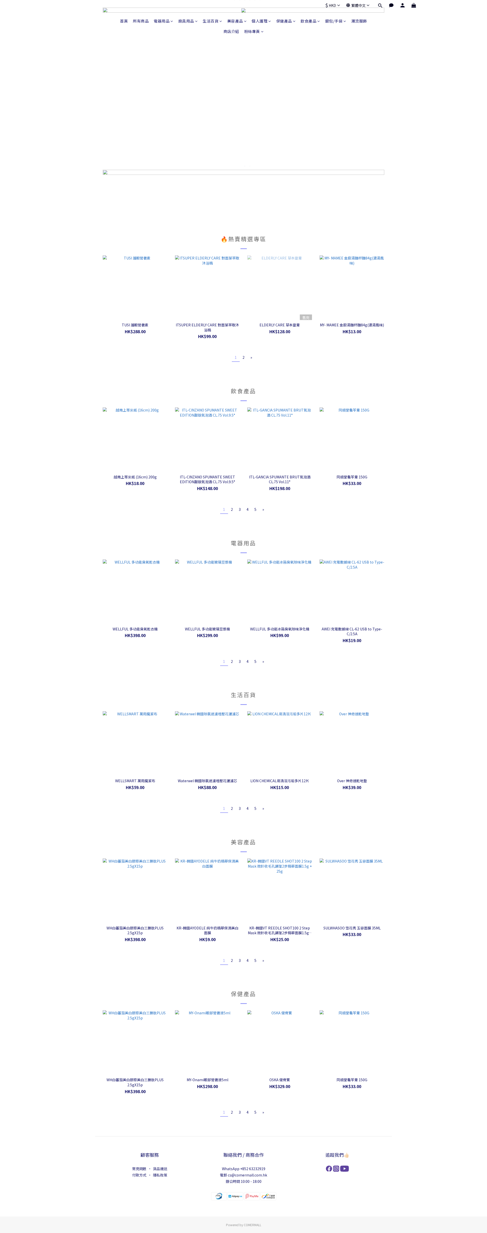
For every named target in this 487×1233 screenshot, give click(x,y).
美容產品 (235, 21)
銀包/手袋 (334, 21)
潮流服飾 (359, 21)
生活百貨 (210, 21)
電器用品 (161, 21)
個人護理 (259, 21)
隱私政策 (160, 1175)
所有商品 (141, 21)
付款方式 (139, 1175)
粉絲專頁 (252, 31)
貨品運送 (160, 1168)
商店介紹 (231, 31)
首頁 (124, 21)
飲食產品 (308, 21)
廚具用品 (186, 21)
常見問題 (139, 1168)
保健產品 (284, 21)
